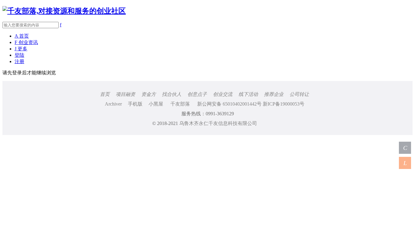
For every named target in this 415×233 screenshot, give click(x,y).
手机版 (135, 103)
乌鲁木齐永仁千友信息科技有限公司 (218, 123)
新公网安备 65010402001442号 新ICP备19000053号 (250, 103)
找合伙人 (171, 94)
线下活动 (248, 94)
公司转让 (299, 94)
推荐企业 (273, 94)
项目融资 (125, 94)
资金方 (148, 94)
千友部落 (180, 103)
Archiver (113, 103)
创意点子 (197, 94)
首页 (105, 94)
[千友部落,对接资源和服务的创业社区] (64, 11)
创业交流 (222, 94)
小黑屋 (156, 103)
